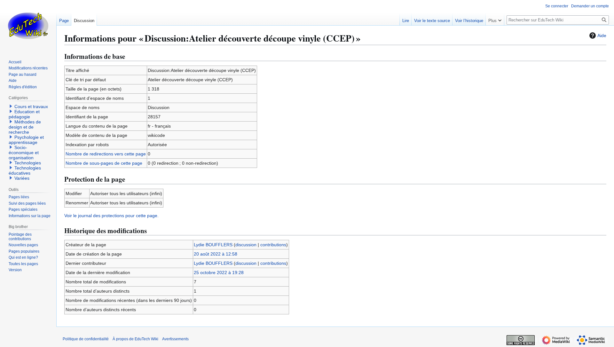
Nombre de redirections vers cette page (106, 153)
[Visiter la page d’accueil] (28, 25)
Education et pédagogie (24, 114)
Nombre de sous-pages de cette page (104, 163)
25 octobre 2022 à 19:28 (219, 272)
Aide (601, 35)
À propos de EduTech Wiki (135, 339)
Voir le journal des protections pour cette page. (111, 215)
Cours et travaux (31, 106)
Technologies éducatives (25, 170)
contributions (273, 244)
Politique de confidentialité (86, 339)
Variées (21, 178)
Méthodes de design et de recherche (25, 127)
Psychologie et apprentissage (26, 140)
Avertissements (175, 339)
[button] (495, 19)
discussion (245, 244)
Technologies (27, 162)
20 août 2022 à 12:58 (215, 253)
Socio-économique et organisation (24, 152)
